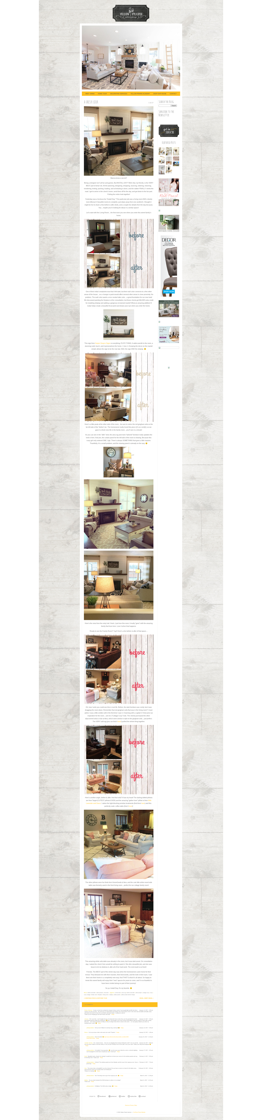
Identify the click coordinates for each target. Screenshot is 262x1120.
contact (173, 93)
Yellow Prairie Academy (140, 93)
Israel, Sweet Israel (146, 998)
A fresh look (118, 992)
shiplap (111, 994)
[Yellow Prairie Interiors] (131, 21)
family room (94, 994)
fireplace (100, 994)
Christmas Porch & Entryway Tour (95, 998)
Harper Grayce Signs (102, 343)
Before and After (91, 992)
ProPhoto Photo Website (139, 1112)
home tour (102, 93)
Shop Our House (159, 93)
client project (139, 992)
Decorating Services (118, 93)
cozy (151, 992)
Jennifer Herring (88, 1042)
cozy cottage (87, 994)
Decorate (106, 992)
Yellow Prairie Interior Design (128, 994)
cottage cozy (146, 992)
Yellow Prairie (117, 994)
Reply (112, 1014)
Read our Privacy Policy (131, 1105)
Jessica (86, 1019)
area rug (124, 992)
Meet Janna (89, 93)
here (119, 721)
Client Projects (99, 992)
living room (105, 994)
